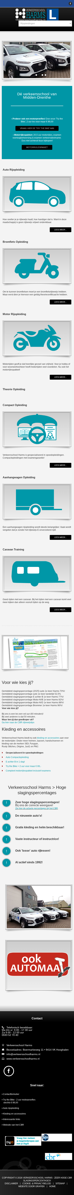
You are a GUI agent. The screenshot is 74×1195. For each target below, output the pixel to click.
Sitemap (60, 1184)
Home (52, 1186)
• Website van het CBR (13, 1125)
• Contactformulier (10, 1094)
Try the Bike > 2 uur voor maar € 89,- (23, 766)
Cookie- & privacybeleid (36, 1184)
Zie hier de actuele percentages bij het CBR (36, 808)
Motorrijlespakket (37, 147)
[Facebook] (70, 3)
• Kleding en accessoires (14, 1113)
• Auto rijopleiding (10, 1108)
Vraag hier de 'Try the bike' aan (37, 128)
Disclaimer (11, 1184)
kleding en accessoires (48, 738)
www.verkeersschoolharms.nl (23, 1058)
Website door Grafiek (31, 1186)
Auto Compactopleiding (17, 757)
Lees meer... (60, 230)
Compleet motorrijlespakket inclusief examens (28, 770)
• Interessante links (11, 1119)
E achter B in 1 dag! (15, 761)
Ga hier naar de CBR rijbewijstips (18, 722)
